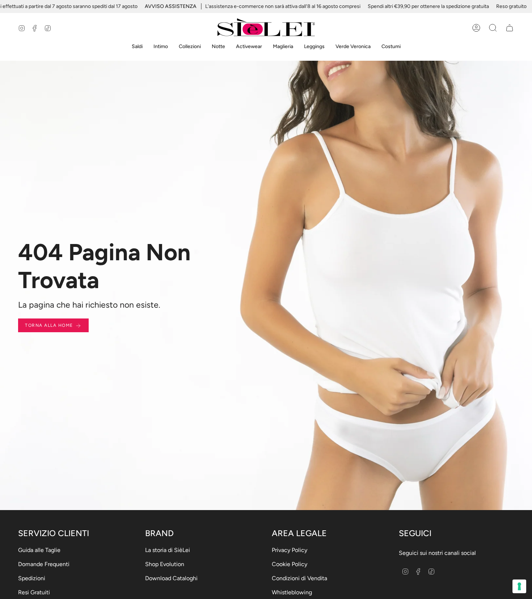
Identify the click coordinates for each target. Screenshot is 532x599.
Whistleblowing (292, 592)
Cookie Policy (289, 564)
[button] (137, 46)
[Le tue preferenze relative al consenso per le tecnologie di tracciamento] (519, 586)
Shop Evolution (164, 564)
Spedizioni (31, 578)
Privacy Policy (289, 550)
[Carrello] (509, 28)
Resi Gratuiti (34, 592)
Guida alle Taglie (39, 550)
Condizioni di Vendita (299, 578)
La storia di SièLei (167, 550)
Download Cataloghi (171, 578)
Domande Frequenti (43, 564)
